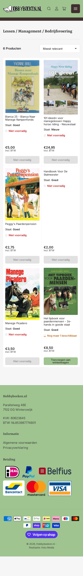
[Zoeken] (49, 8)
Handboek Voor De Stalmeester (55, 173)
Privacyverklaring (15, 448)
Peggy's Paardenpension (20, 223)
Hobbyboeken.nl (45, 543)
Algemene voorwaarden (20, 443)
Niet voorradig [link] (22, 159)
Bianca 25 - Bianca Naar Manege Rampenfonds (20, 118)
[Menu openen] (75, 8)
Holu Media (47, 547)
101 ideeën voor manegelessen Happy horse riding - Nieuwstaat (60, 121)
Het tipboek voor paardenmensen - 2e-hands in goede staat (57, 321)
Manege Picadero (16, 323)
